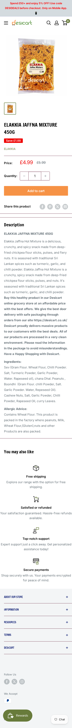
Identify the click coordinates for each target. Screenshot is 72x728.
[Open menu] (6, 22)
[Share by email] (65, 206)
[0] (64, 22)
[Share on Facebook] (42, 206)
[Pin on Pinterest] (50, 206)
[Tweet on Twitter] (57, 206)
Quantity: (10, 176)
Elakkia (10, 148)
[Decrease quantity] (24, 176)
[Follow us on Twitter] (14, 681)
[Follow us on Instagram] (22, 681)
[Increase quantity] (45, 176)
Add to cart (36, 191)
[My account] (57, 23)
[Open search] (49, 23)
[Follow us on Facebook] (7, 681)
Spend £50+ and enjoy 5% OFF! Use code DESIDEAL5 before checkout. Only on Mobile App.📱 (36, 8)
